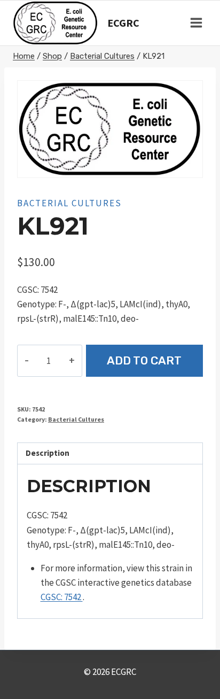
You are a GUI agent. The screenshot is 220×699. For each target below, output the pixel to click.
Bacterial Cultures (69, 203)
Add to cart (144, 360)
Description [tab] (47, 453)
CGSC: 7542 (62, 597)
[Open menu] (196, 23)
